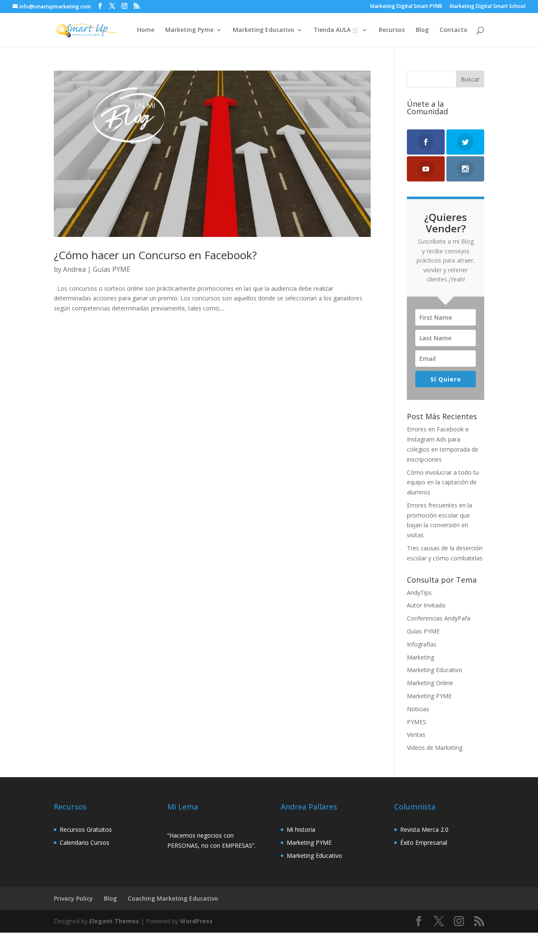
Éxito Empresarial (423, 842)
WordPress (196, 921)
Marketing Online (430, 683)
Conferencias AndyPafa (438, 618)
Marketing (420, 657)
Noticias (418, 709)
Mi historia (301, 829)
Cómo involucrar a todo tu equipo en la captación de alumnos (443, 482)
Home (145, 30)
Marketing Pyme (189, 30)
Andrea (74, 269)
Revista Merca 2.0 (424, 829)
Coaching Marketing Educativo (173, 898)
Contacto (453, 30)
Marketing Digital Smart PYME (406, 7)
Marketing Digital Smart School (487, 7)
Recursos (392, 30)
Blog (422, 30)
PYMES (416, 722)
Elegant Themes (114, 921)
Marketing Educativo (263, 30)
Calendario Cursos (84, 842)
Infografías (421, 644)
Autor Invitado (426, 605)
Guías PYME (111, 269)
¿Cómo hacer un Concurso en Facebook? (155, 255)
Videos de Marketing (434, 748)
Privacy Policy (73, 898)
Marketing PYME (429, 696)
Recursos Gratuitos (86, 829)
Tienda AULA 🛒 (336, 30)
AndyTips (419, 593)
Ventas (416, 735)
